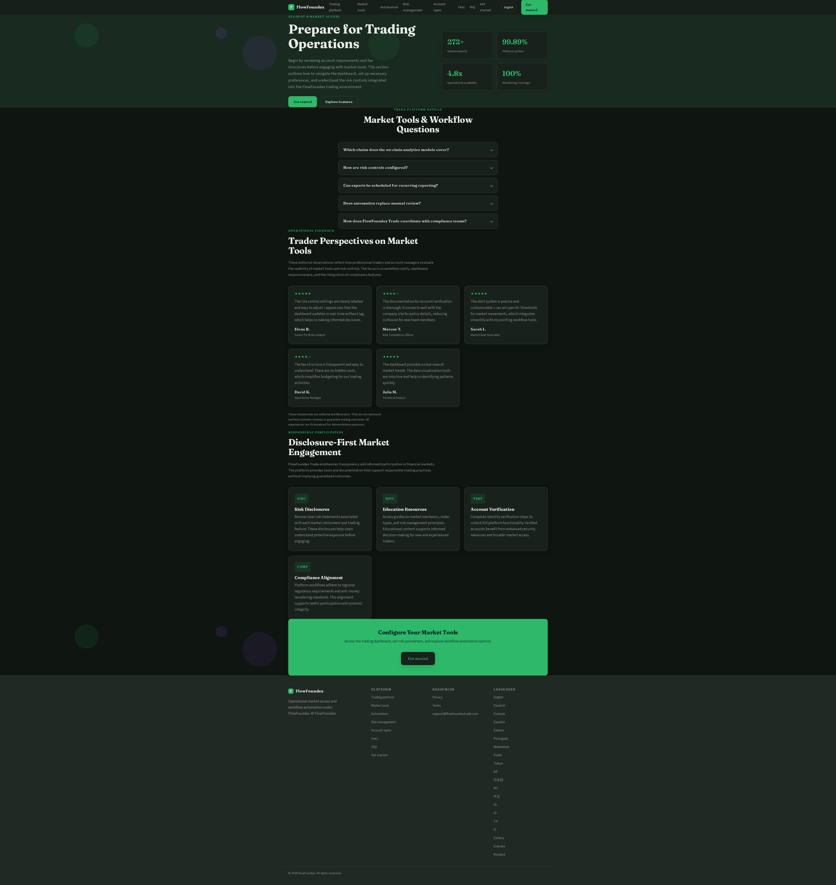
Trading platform (382, 697)
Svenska (499, 846)
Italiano (499, 730)
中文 (497, 796)
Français (499, 713)
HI (495, 804)
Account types (381, 730)
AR (495, 771)
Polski (498, 755)
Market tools (380, 705)
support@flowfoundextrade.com (455, 713)
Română (499, 854)
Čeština (499, 838)
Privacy (437, 697)
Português (501, 738)
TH (496, 821)
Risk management (383, 722)
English (508, 7)
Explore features (338, 102)
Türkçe (498, 763)
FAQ (472, 7)
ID (495, 813)
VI (495, 829)
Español (499, 722)
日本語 (498, 780)
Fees (461, 7)
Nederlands (501, 746)
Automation (389, 7)
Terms (436, 705)
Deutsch (499, 705)
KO (496, 788)
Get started (302, 102)
